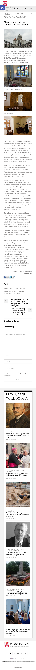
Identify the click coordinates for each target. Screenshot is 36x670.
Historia (12, 7)
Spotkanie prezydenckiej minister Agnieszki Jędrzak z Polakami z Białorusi (18, 631)
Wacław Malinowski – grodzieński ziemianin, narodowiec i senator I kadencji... (17, 435)
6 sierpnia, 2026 (10, 635)
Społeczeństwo (11, 549)
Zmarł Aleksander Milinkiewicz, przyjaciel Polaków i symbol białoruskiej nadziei (17, 554)
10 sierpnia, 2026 (11, 595)
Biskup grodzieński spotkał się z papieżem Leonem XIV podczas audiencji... (17, 475)
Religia (8, 470)
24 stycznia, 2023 (9, 16)
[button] (2, 7)
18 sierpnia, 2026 (11, 439)
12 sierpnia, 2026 (11, 478)
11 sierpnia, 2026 (11, 558)
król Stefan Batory (10, 291)
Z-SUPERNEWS (14, 13)
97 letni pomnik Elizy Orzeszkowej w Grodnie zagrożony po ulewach (18, 593)
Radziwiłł (7, 293)
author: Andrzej (21, 16)
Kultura (8, 589)
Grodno (22, 289)
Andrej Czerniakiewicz (11, 289)
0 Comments (21, 18)
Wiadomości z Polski (19, 627)
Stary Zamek (16, 293)
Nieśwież (21, 291)
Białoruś (9, 627)
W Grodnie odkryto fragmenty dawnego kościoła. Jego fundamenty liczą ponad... (18, 514)
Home (6, 7)
